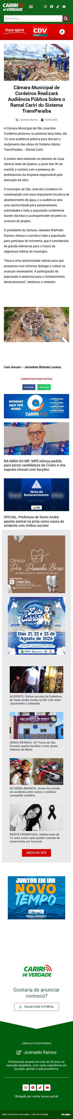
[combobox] (33, 18)
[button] (31, 6)
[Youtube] (64, 7)
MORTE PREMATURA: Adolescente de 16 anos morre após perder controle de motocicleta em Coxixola (35, 838)
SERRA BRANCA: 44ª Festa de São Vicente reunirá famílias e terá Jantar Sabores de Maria (34, 746)
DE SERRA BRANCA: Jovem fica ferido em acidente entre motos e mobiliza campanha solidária (35, 792)
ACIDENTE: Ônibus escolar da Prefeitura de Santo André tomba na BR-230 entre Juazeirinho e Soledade (36, 700)
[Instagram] (45, 7)
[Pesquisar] (65, 18)
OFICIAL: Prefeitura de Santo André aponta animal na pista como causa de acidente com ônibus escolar (34, 521)
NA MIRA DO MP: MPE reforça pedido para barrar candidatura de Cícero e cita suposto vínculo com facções (34, 465)
